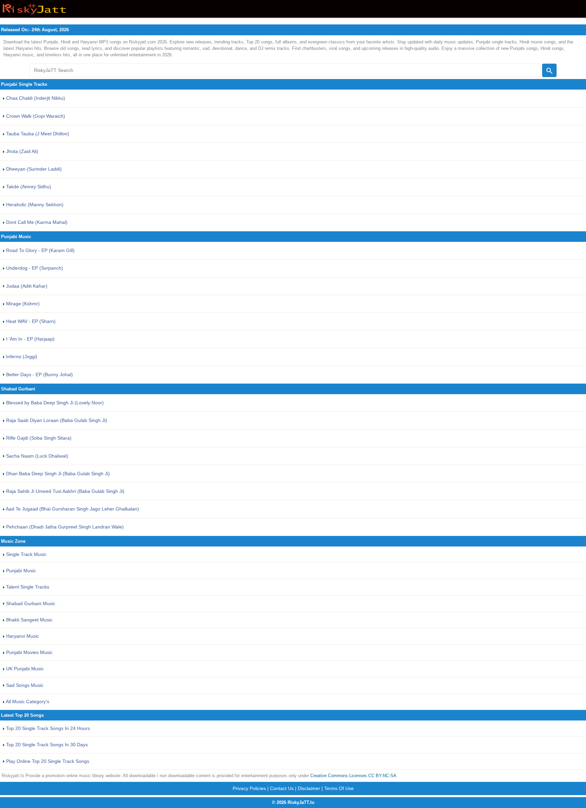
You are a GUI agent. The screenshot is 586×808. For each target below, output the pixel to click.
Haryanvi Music (22, 636)
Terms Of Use (339, 788)
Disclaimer (309, 788)
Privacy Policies (249, 788)
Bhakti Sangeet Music (29, 619)
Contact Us (282, 788)
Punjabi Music (20, 570)
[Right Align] (549, 70)
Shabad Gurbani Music (30, 603)
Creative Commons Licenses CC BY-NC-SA (353, 775)
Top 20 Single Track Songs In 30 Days (46, 744)
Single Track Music (25, 554)
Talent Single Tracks (27, 587)
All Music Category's (27, 701)
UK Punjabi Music (24, 668)
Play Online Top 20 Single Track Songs (47, 761)
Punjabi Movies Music (29, 652)
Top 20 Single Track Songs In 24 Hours (47, 728)
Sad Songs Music (24, 685)
